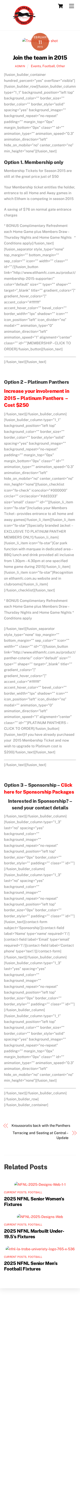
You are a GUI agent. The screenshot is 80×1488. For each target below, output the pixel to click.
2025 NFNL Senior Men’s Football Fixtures (30, 1266)
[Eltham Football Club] (23, 25)
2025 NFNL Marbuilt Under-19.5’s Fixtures (34, 1233)
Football (48, 66)
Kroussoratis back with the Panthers (41, 1125)
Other (60, 66)
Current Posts (15, 1192)
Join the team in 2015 (40, 57)
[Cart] (60, 6)
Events (36, 66)
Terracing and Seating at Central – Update (40, 1135)
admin (20, 66)
